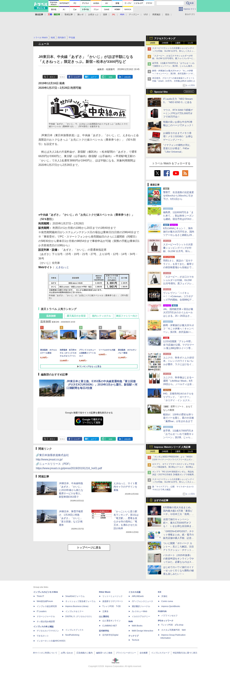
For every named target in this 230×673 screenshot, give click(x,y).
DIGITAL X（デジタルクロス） (79, 616)
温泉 (105, 14)
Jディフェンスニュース (142, 601)
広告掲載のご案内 (84, 653)
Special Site (161, 91)
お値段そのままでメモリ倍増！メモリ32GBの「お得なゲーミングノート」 (178, 136)
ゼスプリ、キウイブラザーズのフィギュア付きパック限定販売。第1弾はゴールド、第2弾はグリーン (173, 467)
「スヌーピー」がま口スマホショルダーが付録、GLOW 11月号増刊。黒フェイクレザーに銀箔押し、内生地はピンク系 (173, 59)
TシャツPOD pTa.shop (172, 625)
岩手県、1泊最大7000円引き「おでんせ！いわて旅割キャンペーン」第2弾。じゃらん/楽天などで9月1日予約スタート (173, 66)
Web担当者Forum (45, 601)
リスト (62, 77)
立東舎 (105, 611)
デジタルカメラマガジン (48, 631)
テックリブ (133, 636)
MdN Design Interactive (142, 631)
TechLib (135, 640)
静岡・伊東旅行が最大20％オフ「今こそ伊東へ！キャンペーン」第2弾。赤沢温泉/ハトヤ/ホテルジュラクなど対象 (173, 74)
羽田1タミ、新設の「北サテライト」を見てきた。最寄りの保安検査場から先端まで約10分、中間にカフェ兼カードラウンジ (178, 267)
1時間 (152, 43)
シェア (77, 77)
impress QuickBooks (170, 606)
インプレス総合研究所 (47, 606)
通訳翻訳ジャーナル (141, 606)
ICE (159, 592)
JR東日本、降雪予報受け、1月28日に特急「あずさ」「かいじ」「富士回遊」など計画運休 (71, 518)
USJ (146, 14)
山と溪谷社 (104, 616)
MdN (130, 621)
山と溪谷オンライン (111, 620)
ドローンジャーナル (46, 616)
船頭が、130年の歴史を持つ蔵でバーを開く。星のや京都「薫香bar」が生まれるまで (178, 418)
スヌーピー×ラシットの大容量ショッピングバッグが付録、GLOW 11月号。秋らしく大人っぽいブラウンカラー (173, 51)
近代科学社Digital (110, 635)
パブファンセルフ (169, 615)
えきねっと (62, 267)
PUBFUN (162, 611)
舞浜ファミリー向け (126, 315)
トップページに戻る (89, 547)
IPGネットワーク (165, 620)
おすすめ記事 (161, 500)
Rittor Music (105, 592)
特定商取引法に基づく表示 (185, 653)
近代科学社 (104, 631)
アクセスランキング (164, 38)
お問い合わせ (67, 653)
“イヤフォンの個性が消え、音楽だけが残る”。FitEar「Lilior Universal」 (177, 148)
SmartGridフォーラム (75, 596)
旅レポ (80, 14)
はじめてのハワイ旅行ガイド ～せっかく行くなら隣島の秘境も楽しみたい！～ (178, 570)
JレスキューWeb (139, 611)
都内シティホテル (101, 315)
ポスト (52, 77)
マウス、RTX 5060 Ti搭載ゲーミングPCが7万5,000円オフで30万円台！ (178, 113)
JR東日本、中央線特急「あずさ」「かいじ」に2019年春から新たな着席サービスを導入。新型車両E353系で (71, 490)
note (110, 77)
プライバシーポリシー (126, 653)
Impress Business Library (76, 606)
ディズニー (134, 14)
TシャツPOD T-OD (111, 606)
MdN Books (137, 626)
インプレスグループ (160, 653)
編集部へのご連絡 (104, 653)
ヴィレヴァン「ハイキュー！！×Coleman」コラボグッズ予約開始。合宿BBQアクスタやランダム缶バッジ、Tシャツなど (178, 300)
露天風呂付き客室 (76, 315)
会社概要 (144, 653)
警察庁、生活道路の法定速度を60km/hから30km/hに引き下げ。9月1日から (178, 195)
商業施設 (156, 14)
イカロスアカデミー (141, 616)
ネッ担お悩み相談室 (46, 621)
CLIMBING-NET (109, 626)
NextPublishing (72, 635)
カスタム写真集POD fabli (173, 630)
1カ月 (190, 43)
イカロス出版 (134, 592)
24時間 (165, 43)
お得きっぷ (93, 14)
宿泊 (167, 14)
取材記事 (69, 14)
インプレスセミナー (74, 611)
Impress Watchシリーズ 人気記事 (172, 447)
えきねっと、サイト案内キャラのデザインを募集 (125, 486)
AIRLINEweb (138, 596)
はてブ (93, 77)
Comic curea (167, 601)
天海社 (164, 596)
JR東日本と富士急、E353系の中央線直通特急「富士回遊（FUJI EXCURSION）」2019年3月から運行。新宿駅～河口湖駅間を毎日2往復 (102, 384)
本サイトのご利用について (45, 653)
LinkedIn (127, 77)
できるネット (43, 636)
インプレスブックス (74, 630)
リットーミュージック (112, 596)
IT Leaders (41, 611)
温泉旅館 (51, 315)
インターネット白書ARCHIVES (51, 641)
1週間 (177, 43)
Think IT (40, 596)
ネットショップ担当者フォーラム (80, 601)
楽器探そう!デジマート (112, 601)
